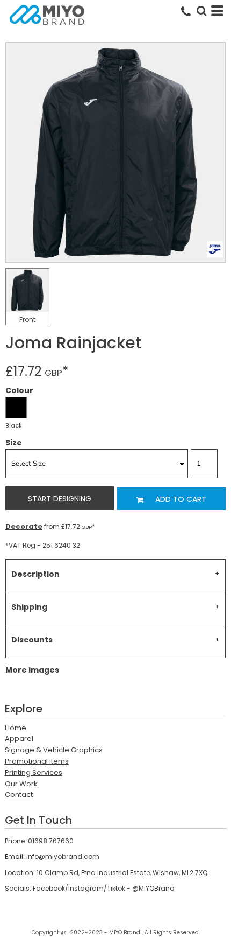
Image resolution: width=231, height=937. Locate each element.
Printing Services (33, 772)
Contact (19, 794)
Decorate (23, 526)
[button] (201, 10)
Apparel (19, 738)
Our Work (21, 784)
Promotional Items (37, 761)
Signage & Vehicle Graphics (54, 750)
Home (15, 728)
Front (27, 319)
